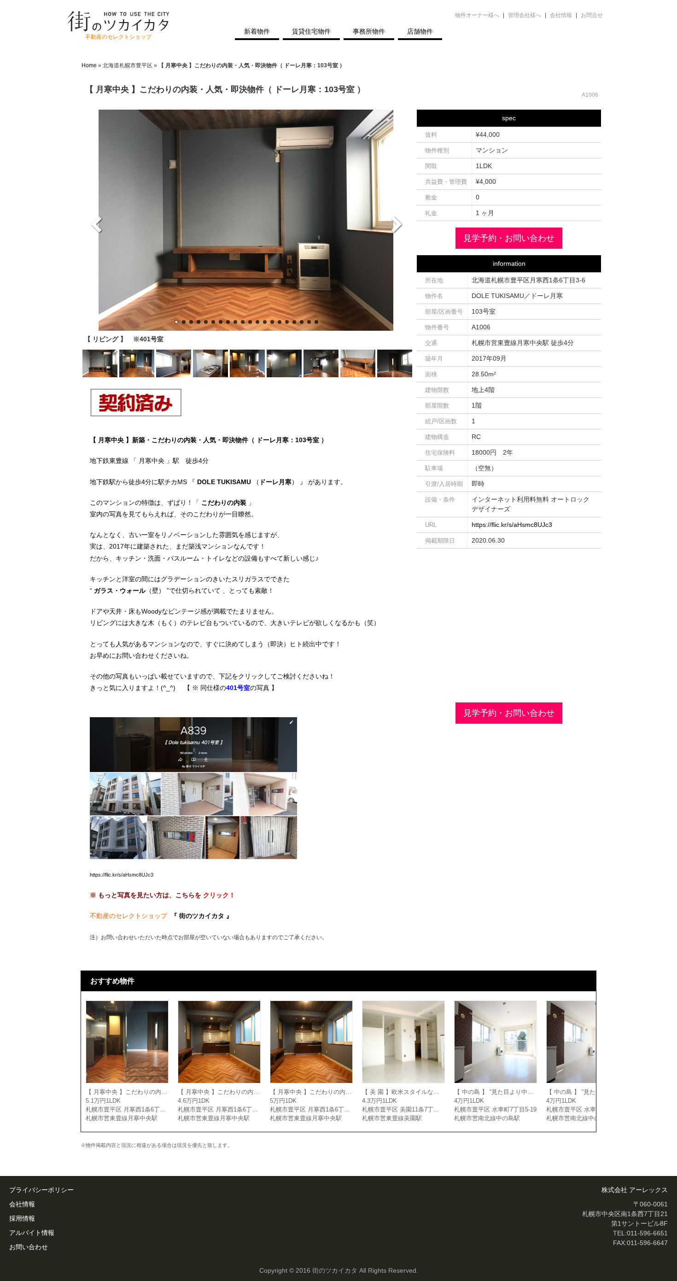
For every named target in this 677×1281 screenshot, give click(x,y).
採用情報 (22, 1218)
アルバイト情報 (31, 1232)
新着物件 (257, 31)
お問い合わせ (28, 1247)
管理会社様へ (524, 15)
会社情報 (561, 15)
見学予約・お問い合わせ (508, 238)
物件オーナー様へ (477, 15)
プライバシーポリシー (41, 1189)
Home (89, 65)
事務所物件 (369, 31)
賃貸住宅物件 (311, 31)
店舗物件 (420, 31)
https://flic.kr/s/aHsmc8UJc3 (121, 874)
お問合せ (592, 15)
